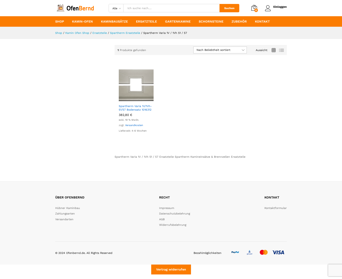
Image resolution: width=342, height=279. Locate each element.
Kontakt (262, 21)
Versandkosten (134, 125)
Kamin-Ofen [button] (82, 21)
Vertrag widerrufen (171, 269)
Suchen (229, 8)
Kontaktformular (275, 208)
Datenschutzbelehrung (174, 213)
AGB (162, 219)
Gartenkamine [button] (178, 21)
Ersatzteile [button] (146, 21)
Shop (59, 21)
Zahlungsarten (65, 213)
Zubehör (239, 21)
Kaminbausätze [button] (114, 21)
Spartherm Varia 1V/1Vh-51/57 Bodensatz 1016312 (135, 107)
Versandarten (64, 219)
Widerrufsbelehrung (172, 224)
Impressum (166, 208)
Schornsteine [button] (211, 21)
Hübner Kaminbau (67, 208)
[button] (131, 99)
